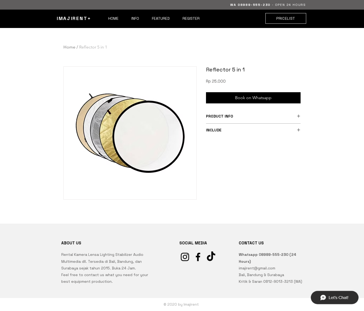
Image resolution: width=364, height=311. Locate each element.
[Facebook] (198, 256)
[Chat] (334, 297)
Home (69, 47)
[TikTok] (211, 256)
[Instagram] (185, 256)
